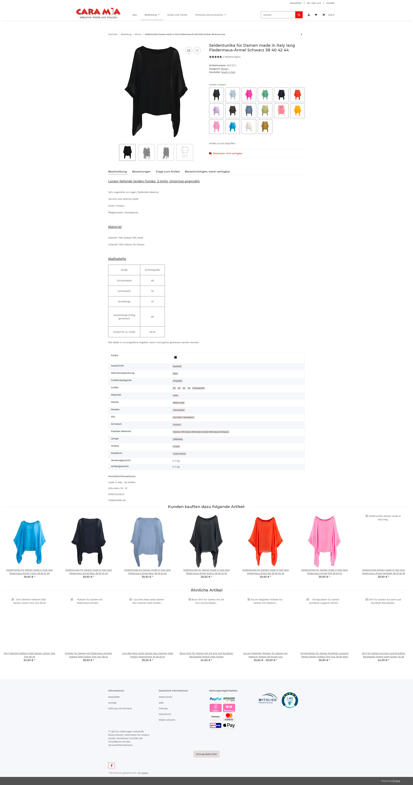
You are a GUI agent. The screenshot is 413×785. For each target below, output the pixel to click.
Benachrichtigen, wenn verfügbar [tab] (207, 171)
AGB (161, 702)
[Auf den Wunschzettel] (197, 50)
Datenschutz (165, 696)
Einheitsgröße (198, 388)
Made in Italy (178, 403)
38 (174, 388)
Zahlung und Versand (120, 708)
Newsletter (296, 3)
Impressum (165, 714)
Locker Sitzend (179, 454)
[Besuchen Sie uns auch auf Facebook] (111, 765)
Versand (144, 773)
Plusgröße (177, 381)
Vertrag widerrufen (206, 754)
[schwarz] (175, 357)
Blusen (224, 68)
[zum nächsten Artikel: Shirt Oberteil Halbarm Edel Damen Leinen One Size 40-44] (301, 34)
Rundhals (177, 366)
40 (179, 388)
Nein (175, 373)
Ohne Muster (178, 410)
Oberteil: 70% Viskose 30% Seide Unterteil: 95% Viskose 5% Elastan (201, 432)
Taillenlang (177, 439)
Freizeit (176, 446)
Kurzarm (177, 425)
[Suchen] (299, 14)
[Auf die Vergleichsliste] (188, 50)
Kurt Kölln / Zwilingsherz (183, 417)
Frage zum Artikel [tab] (168, 171)
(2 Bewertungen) (231, 56)
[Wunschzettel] (316, 14)
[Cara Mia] (98, 13)
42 (184, 388)
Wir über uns (314, 3)
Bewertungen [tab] (141, 171)
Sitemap (163, 708)
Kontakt (330, 3)
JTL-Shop (396, 781)
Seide (175, 395)
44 (189, 388)
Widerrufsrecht (167, 719)
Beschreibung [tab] (117, 171)
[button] (308, 14)
